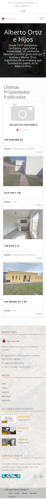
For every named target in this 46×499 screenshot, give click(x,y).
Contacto (6, 400)
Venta (4, 388)
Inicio (4, 384)
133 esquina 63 (13, 139)
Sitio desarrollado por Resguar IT (17, 490)
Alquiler (5, 392)
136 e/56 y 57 (12, 246)
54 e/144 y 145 (12, 192)
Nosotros (6, 396)
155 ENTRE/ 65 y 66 (15, 301)
